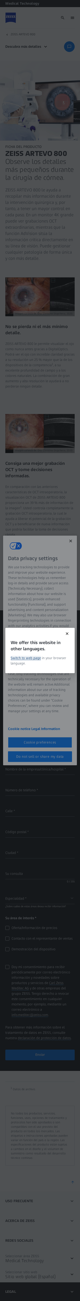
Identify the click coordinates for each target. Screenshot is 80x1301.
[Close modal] (67, 633)
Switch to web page (26, 658)
